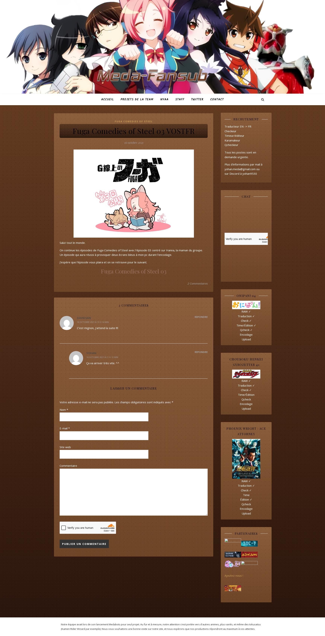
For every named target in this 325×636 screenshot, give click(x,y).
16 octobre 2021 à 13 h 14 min (93, 322)
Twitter (197, 99)
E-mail (65, 428)
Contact (217, 99)
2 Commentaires (198, 283)
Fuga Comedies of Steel (134, 121)
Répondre (201, 317)
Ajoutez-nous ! (234, 575)
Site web (65, 447)
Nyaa (164, 99)
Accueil (107, 99)
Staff (179, 99)
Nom (64, 410)
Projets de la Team (137, 99)
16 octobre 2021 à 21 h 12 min (102, 357)
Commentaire (68, 466)
